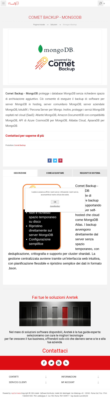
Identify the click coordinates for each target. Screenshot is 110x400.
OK (55, 202)
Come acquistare (55, 173)
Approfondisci (55, 206)
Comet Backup (20, 145)
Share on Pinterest (60, 161)
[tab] (20, 173)
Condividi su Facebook (50, 161)
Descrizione (20, 173)
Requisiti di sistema (90, 173)
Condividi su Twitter (55, 161)
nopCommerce (16, 393)
